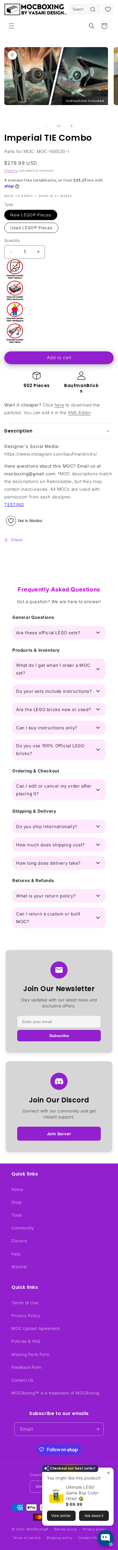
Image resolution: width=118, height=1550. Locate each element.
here (59, 405)
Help (15, 1253)
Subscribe (59, 1035)
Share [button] (17, 539)
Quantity (12, 240)
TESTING (14, 504)
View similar (61, 1515)
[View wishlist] (108, 9)
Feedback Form (26, 1367)
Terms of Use (24, 1302)
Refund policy (65, 1529)
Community (22, 1227)
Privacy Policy (25, 1315)
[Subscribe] (97, 1429)
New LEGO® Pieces (30, 214)
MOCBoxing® (37, 1529)
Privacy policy (95, 1529)
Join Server (59, 1133)
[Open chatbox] (105, 1538)
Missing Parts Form (30, 1354)
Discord (19, 1240)
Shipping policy (59, 1538)
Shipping (10, 170)
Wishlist (19, 1266)
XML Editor (79, 412)
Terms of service (27, 1538)
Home (17, 1189)
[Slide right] (71, 126)
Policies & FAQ (25, 1341)
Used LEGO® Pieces (31, 227)
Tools (16, 1215)
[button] (11, 26)
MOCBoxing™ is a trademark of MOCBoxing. (56, 1392)
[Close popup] (108, 1473)
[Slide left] (46, 126)
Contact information (94, 1538)
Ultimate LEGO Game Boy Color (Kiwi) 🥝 (82, 1493)
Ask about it (93, 1515)
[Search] (93, 9)
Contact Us (22, 1380)
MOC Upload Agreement (35, 1328)
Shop (16, 1202)
